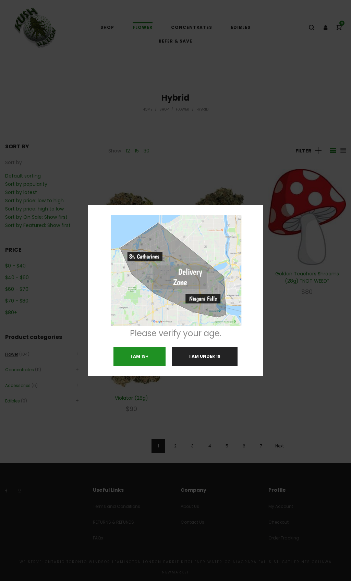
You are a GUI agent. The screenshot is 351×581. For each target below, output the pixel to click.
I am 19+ (139, 356)
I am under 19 (204, 356)
